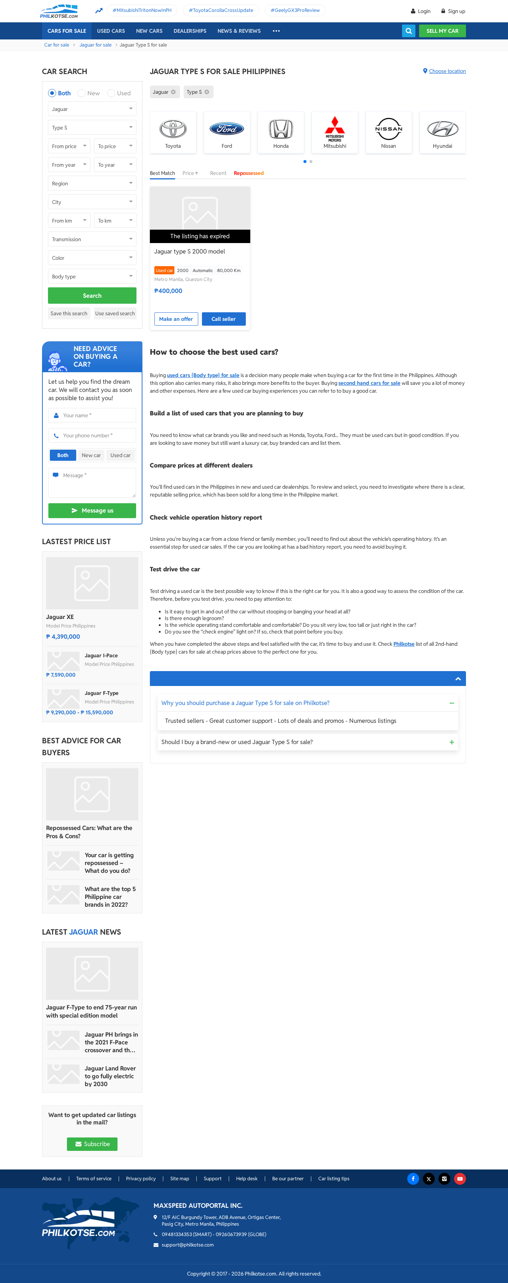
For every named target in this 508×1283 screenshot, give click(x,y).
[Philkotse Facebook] (413, 1179)
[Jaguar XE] (92, 583)
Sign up (456, 11)
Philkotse (404, 644)
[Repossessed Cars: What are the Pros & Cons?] (92, 794)
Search (92, 296)
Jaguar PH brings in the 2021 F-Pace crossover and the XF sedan (111, 1042)
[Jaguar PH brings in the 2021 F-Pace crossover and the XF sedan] (63, 1040)
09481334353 (177, 1234)
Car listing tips (334, 1178)
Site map (179, 1178)
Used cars (111, 31)
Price (189, 173)
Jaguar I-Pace (101, 655)
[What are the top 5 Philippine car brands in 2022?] (63, 894)
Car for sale (56, 45)
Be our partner (288, 1178)
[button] (304, 161)
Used (124, 93)
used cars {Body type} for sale (203, 375)
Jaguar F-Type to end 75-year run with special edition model (91, 1011)
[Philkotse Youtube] (460, 1179)
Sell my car (443, 31)
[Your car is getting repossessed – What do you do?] (63, 861)
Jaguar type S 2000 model (189, 251)
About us (52, 1178)
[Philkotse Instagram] (444, 1179)
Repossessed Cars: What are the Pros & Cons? (89, 832)
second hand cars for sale (369, 383)
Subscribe (96, 1144)
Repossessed (249, 173)
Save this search (69, 313)
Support (213, 1178)
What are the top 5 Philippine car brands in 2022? (110, 897)
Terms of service (94, 1178)
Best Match (162, 173)
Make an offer (176, 319)
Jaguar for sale (96, 45)
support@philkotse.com (188, 1245)
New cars (149, 31)
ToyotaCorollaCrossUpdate (223, 10)
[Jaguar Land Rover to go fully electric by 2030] (63, 1074)
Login (424, 11)
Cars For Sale (67, 31)
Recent (218, 173)
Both (64, 93)
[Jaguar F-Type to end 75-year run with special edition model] (92, 974)
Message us (97, 510)
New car (91, 455)
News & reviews (239, 31)
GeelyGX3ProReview (297, 10)
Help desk (247, 1178)
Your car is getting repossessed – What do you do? (109, 863)
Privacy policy (141, 1178)
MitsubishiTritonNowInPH (144, 10)
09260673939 (231, 1234)
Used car (120, 455)
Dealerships (190, 31)
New (93, 93)
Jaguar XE (60, 617)
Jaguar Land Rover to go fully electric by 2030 (110, 1076)
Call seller (224, 319)
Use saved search (115, 313)
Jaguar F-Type (102, 693)
